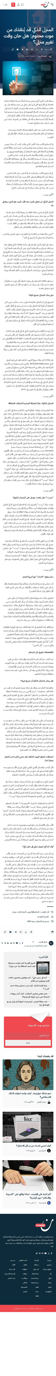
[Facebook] (51, 1253)
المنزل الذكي (22, 912)
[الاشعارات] (18, 4)
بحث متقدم (11, 1278)
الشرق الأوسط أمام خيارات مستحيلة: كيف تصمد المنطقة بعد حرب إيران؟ (21, 965)
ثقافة (37, 1296)
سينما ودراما (35, 1282)
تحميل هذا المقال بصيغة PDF (38, 921)
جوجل (14, 912)
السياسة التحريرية (10, 1274)
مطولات (24, 1269)
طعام (37, 1287)
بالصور (25, 1291)
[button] (51, 5)
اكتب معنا (12, 1269)
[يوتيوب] (16, 943)
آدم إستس (42, 1151)
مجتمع (49, 1265)
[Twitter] (49, 1253)
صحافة (36, 1265)
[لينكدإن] (11, 943)
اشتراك (28, 1043)
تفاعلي (25, 1282)
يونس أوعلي (41, 1102)
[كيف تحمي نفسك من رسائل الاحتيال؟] (28, 1127)
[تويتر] (19, 943)
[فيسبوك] (22, 943)
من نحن (12, 1260)
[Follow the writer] (33, 942)
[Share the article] (42, 49)
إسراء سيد (42, 1203)
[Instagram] (42, 1253)
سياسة (49, 1260)
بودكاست (24, 1278)
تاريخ (50, 1278)
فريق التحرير (42, 56)
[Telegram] (39, 1253)
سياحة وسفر (35, 1278)
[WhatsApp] (2, 943)
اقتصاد (36, 1260)
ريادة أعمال (35, 1274)
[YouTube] (46, 1253)
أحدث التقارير (23, 1260)
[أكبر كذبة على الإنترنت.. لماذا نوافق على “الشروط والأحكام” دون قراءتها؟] (28, 1175)
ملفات (25, 1265)
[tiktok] (37, 1253)
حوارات (25, 1274)
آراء (50, 1274)
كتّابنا (13, 1265)
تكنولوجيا (48, 1291)
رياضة (49, 1282)
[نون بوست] (45, 4)
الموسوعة (24, 1287)
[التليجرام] (5, 943)
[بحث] (22, 4)
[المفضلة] (13, 5)
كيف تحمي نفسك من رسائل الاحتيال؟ (33, 1145)
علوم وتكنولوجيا (43, 916)
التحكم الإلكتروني (33, 912)
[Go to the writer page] (51, 943)
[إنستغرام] (14, 943)
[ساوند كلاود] (8, 943)
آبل (48, 912)
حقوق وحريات (47, 1269)
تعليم (49, 1287)
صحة (37, 1291)
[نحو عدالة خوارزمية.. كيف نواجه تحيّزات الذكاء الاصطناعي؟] (28, 1074)
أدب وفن (36, 1269)
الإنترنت (43, 912)
